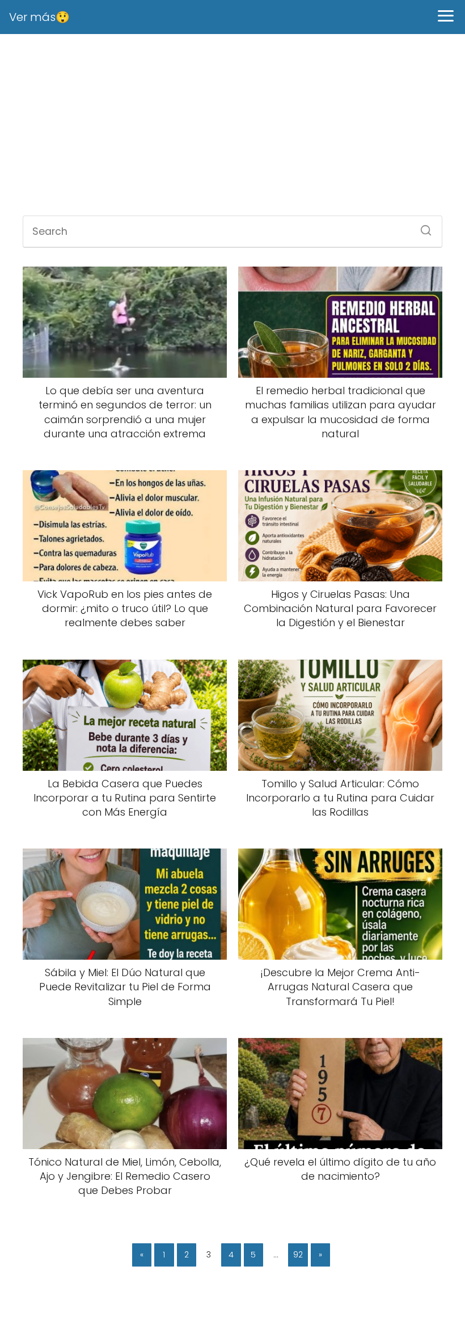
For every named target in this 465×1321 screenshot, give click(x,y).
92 (298, 1254)
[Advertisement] (232, 124)
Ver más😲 (39, 17)
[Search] (422, 227)
